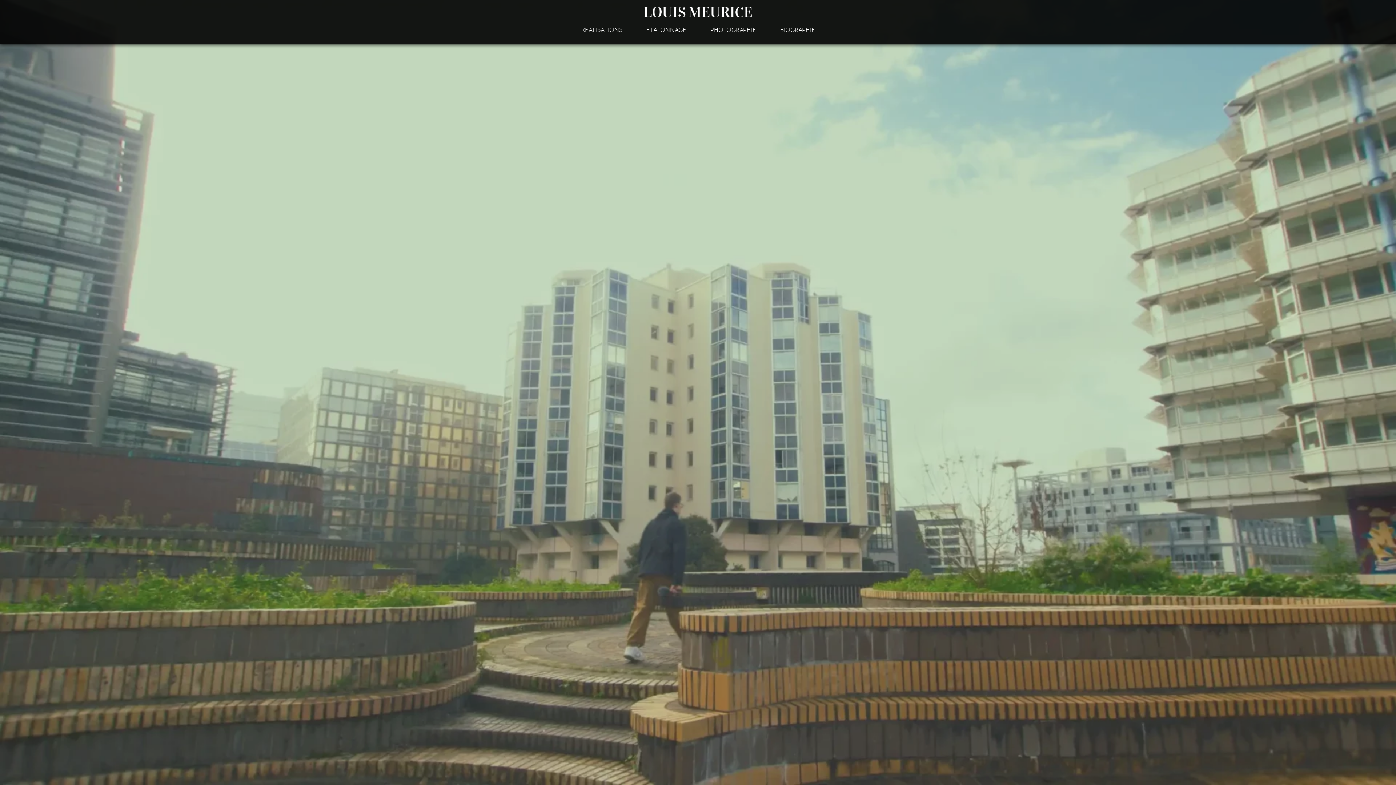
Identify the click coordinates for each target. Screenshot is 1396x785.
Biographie (797, 30)
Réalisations (601, 30)
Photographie (733, 30)
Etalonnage (666, 30)
